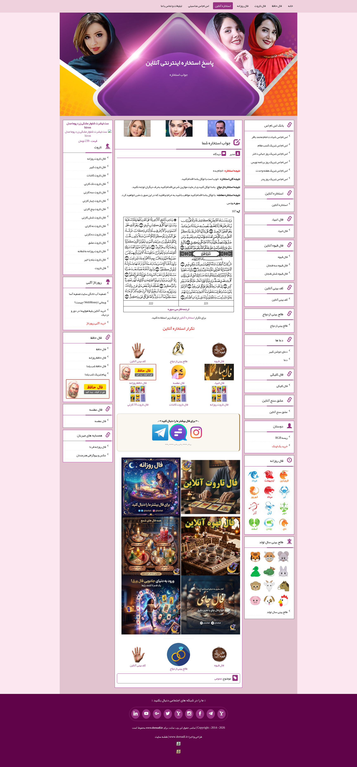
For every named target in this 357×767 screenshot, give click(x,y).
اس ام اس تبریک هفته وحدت (272, 170)
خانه (290, 6)
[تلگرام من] (211, 714)
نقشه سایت (161, 737)
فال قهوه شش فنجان (276, 273)
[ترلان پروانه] (179, 129)
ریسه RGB (281, 438)
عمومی (218, 678)
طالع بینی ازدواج (279, 325)
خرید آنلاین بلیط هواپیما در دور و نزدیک (90, 313)
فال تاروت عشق (97, 242)
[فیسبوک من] (200, 714)
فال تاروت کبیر (97, 167)
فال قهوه (283, 257)
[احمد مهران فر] (221, 129)
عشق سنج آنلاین (278, 412)
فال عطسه (100, 421)
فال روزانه (242, 6)
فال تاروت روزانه (96, 158)
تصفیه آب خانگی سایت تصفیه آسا (87, 294)
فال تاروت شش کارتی (94, 217)
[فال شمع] (151, 547)
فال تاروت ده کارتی (95, 234)
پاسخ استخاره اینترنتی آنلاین (179, 62)
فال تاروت (260, 6)
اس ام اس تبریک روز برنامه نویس (269, 162)
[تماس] (178, 714)
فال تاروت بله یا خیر (95, 259)
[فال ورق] (151, 606)
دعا (286, 360)
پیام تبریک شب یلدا (95, 374)
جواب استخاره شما (216, 143)
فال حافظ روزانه (97, 357)
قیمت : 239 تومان (88, 132)
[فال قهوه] (210, 547)
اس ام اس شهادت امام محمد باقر (270, 137)
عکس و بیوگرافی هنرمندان (91, 455)
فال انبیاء (283, 231)
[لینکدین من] (135, 714)
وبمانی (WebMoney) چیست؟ (90, 302)
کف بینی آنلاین (280, 299)
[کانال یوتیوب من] (146, 714)
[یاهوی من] (221, 714)
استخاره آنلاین (223, 6)
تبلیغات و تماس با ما (171, 6)
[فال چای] (210, 606)
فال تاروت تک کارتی (95, 184)
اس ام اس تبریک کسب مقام (273, 145)
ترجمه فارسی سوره (178, 309)
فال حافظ (277, 6)
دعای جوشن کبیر (278, 351)
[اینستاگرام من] (189, 714)
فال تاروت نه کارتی (95, 226)
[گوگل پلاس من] (157, 714)
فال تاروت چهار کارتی (94, 200)
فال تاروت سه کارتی (95, 192)
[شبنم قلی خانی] (137, 129)
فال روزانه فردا (97, 447)
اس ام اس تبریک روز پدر (274, 179)
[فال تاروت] (210, 488)
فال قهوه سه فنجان (277, 265)
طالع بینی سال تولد (277, 612)
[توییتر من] (168, 714)
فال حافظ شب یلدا (96, 366)
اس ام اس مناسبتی (198, 6)
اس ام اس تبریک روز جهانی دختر (270, 153)
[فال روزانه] (151, 488)
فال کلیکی (282, 386)
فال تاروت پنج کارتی (95, 209)
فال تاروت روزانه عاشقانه (92, 251)
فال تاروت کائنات (96, 175)
